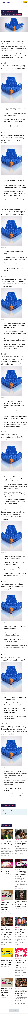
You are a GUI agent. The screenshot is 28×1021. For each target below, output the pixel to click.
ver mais (13, 1010)
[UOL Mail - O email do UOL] (19, 2)
